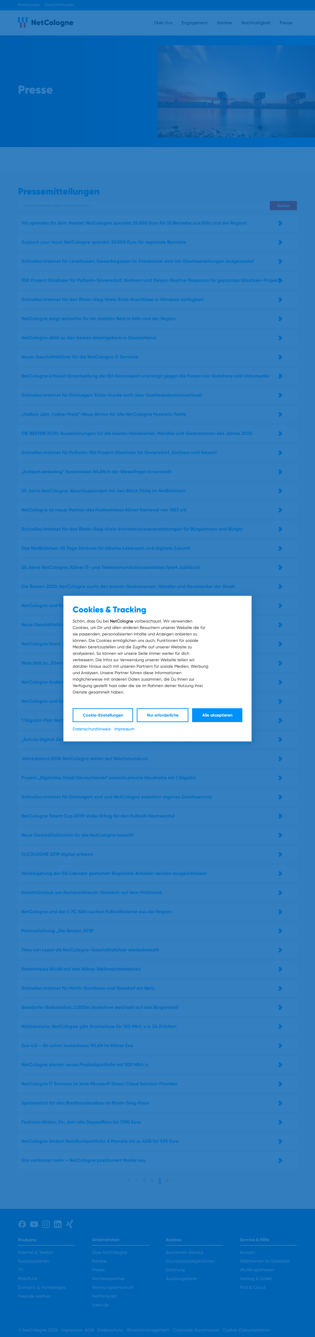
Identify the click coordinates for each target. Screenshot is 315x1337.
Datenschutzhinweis (92, 728)
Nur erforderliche (162, 715)
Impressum (124, 728)
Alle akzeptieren (217, 715)
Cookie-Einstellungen (103, 715)
